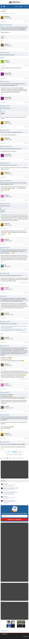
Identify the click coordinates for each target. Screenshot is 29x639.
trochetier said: (5, 130)
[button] (1, 7)
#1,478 (27, 388)
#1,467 (27, 143)
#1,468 (27, 159)
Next (20, 451)
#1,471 (27, 228)
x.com (3, 36)
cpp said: (3, 296)
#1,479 (27, 411)
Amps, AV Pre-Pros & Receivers (8, 486)
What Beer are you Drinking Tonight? (10, 488)
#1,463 (27, 65)
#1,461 (27, 21)
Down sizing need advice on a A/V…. (10, 492)
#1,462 (27, 49)
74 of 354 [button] (15, 451)
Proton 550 (5, 483)
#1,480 (27, 438)
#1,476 (27, 342)
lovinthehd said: (5, 52)
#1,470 (27, 200)
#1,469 (27, 177)
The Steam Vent (5, 490)
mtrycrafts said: (5, 81)
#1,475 (27, 318)
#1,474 (27, 292)
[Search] (27, 6)
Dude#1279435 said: (6, 24)
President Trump (8, 27)
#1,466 (27, 126)
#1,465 (27, 102)
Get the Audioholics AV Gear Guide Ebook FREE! (14, 513)
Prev (9, 451)
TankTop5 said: (5, 345)
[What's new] (25, 6)
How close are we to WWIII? (9, 500)
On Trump (5, 496)
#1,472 (27, 244)
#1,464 (27, 78)
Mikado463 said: (5, 105)
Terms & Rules (25, 636)
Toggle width (4, 633)
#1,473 (27, 269)
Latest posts (3, 480)
